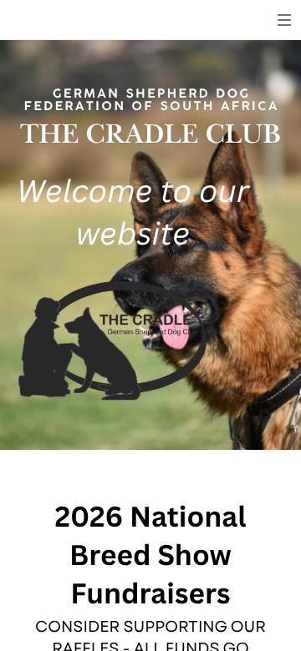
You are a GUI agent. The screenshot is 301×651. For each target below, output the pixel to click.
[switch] (284, 20)
